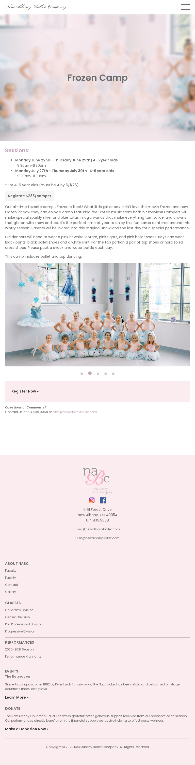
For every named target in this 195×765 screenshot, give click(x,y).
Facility (10, 577)
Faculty (11, 570)
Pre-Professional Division (24, 624)
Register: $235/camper (29, 195)
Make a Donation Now (25, 729)
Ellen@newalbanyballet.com (97, 538)
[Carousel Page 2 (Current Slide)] (90, 373)
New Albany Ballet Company (35, 7)
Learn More (15, 697)
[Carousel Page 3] (98, 373)
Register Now (23, 391)
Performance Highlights (23, 656)
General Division (17, 617)
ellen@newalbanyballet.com (75, 412)
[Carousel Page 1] (81, 373)
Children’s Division (19, 610)
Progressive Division (20, 631)
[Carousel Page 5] (113, 373)
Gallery (10, 592)
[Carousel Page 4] (105, 373)
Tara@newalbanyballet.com (97, 529)
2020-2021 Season (19, 649)
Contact (11, 585)
